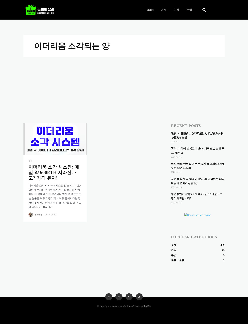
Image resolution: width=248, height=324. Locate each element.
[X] (139, 296)
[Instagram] (118, 296)
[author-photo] (31, 215)
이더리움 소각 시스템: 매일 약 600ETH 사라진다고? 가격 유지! (54, 172)
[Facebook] (108, 296)
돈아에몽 (39, 215)
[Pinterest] (129, 296)
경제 (31, 161)
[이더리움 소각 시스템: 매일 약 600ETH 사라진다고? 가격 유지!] (55, 139)
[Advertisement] (124, 82)
